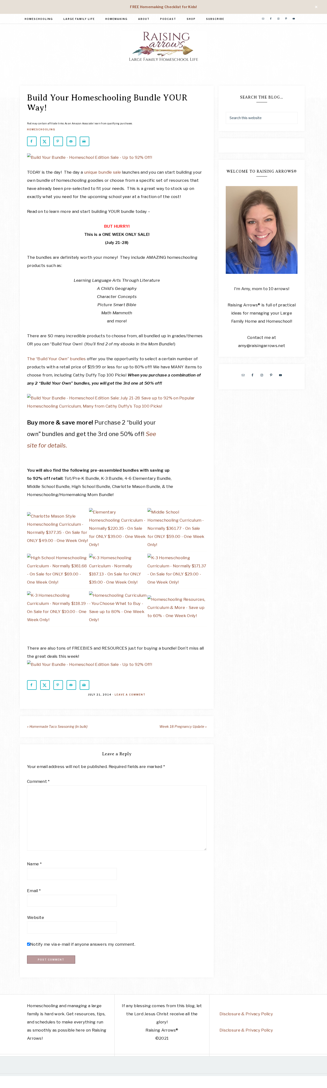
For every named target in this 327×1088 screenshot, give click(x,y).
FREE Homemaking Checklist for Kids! (163, 7)
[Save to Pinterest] (58, 141)
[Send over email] (71, 141)
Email (34, 890)
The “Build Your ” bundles (56, 358)
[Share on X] (45, 141)
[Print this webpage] (84, 141)
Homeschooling (41, 129)
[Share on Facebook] (32, 141)
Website (35, 917)
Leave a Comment (130, 694)
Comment (38, 781)
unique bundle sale (102, 172)
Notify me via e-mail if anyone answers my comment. (82, 944)
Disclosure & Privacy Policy (246, 1013)
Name (34, 864)
